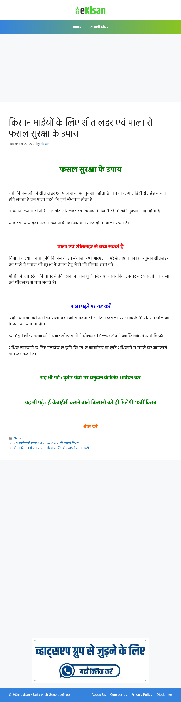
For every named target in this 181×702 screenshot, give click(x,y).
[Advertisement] (90, 69)
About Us (99, 695)
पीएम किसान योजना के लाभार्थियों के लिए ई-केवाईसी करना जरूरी (51, 448)
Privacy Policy (141, 695)
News (17, 438)
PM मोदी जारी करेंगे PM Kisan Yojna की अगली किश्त (46, 443)
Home (77, 27)
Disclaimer (164, 695)
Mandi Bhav (99, 27)
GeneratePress (59, 695)
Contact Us (118, 695)
